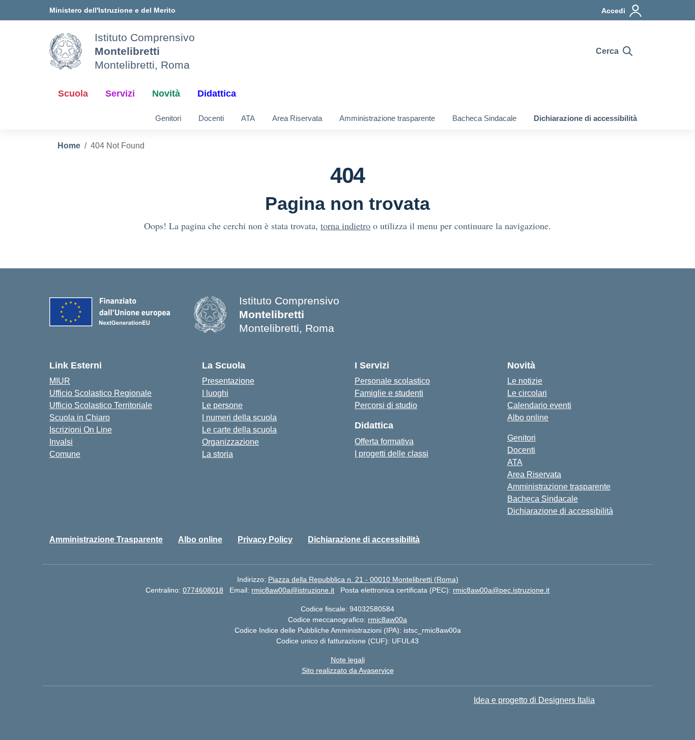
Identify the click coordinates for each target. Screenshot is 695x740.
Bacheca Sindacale (484, 118)
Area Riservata (297, 118)
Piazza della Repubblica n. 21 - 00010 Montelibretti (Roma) (363, 579)
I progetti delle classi (391, 453)
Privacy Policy (265, 539)
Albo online (527, 417)
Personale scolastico (392, 381)
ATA (248, 118)
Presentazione (228, 381)
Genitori (168, 118)
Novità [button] (166, 93)
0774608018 (203, 590)
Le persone (222, 405)
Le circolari (527, 393)
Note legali (348, 660)
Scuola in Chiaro (79, 417)
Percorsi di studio (386, 405)
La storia (217, 454)
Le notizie (524, 381)
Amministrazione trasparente (387, 118)
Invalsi (61, 442)
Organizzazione (230, 442)
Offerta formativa (384, 441)
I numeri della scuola (239, 417)
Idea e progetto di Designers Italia (534, 700)
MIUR (59, 381)
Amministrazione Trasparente (106, 539)
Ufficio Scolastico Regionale (100, 393)
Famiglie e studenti (389, 393)
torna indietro (345, 226)
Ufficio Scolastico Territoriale (100, 405)
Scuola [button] (73, 93)
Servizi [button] (120, 93)
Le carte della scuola (239, 429)
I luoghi (215, 393)
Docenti (211, 118)
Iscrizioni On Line (80, 429)
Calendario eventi (539, 405)
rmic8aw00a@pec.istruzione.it (501, 590)
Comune (64, 454)
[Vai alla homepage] (65, 51)
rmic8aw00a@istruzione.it (292, 590)
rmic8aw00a (387, 619)
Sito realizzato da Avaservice (348, 670)
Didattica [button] (216, 93)
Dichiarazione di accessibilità (585, 118)
